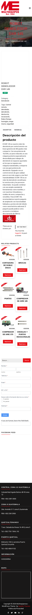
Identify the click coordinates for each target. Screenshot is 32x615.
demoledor (5, 109)
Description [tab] (7, 130)
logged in (18, 233)
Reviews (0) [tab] (18, 130)
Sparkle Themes (24, 606)
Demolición (5, 101)
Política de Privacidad (16, 608)
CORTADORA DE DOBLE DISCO (8, 265)
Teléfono (4, 375)
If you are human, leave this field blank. (15, 421)
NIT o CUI (4, 390)
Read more (8, 275)
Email (3, 382)
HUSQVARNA (6, 559)
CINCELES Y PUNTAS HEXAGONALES (23, 334)
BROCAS (22, 263)
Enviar (5, 415)
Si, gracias (6, 399)
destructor (5, 114)
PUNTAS (7, 299)
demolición (5, 112)
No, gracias (6, 401)
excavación (5, 117)
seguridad (10, 124)
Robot (3, 119)
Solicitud (4, 406)
